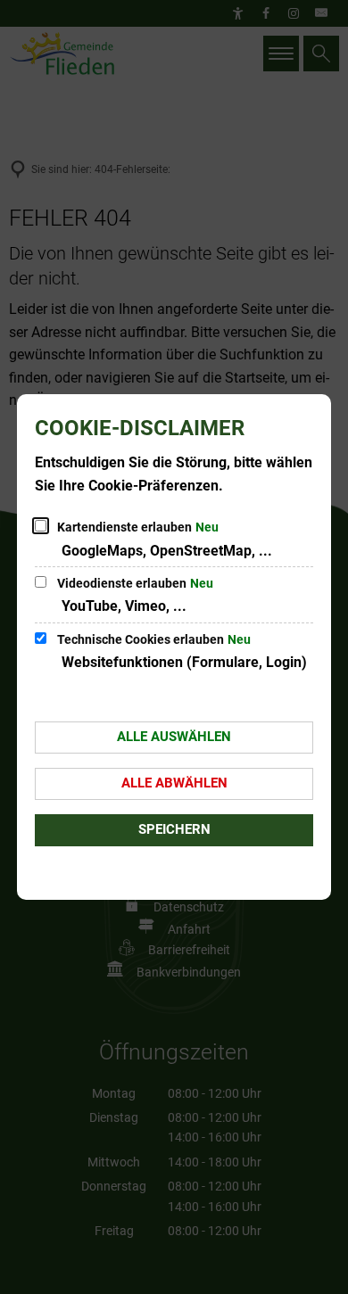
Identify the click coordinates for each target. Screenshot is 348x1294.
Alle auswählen (174, 737)
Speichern (174, 829)
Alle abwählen (174, 783)
